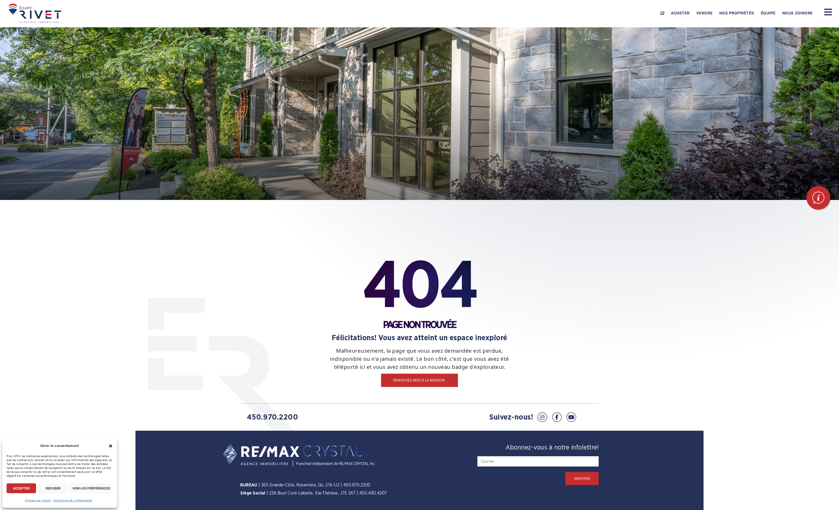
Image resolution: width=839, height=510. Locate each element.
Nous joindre (797, 13)
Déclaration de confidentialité (72, 500)
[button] (110, 446)
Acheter (680, 13)
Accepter (21, 488)
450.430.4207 (373, 493)
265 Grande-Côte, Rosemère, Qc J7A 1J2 (300, 485)
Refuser (53, 488)
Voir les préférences (91, 488)
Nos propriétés (736, 13)
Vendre (704, 13)
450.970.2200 (272, 417)
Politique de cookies (38, 500)
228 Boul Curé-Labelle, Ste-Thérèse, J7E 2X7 (312, 493)
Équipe (768, 13)
